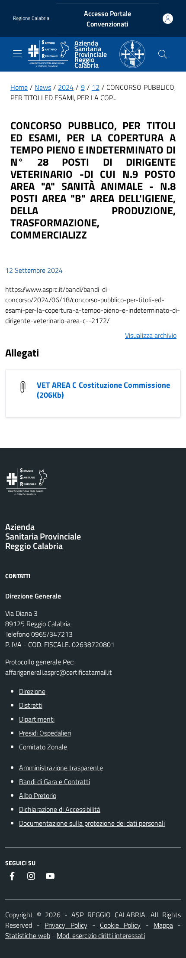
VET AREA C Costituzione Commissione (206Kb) (103, 390)
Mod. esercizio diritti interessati (101, 935)
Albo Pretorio (37, 795)
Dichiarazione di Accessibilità (59, 809)
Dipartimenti (37, 719)
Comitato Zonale (43, 747)
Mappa (163, 925)
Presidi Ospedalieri (45, 733)
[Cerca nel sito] (162, 54)
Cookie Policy (120, 925)
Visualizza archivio (150, 335)
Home (19, 87)
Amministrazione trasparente (61, 767)
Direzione (32, 691)
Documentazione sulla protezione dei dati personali (92, 823)
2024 (66, 87)
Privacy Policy (66, 925)
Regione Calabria (31, 18)
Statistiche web (27, 935)
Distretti (30, 705)
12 (95, 87)
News (43, 87)
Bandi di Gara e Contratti (54, 781)
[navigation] (17, 53)
